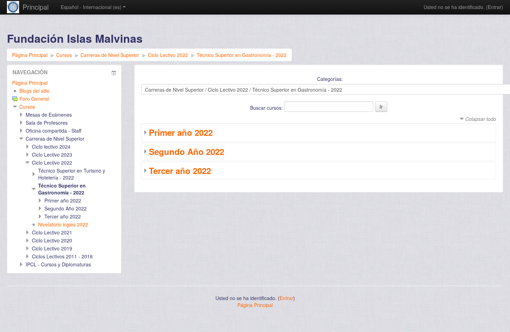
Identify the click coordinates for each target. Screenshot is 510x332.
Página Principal (30, 82)
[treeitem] (64, 82)
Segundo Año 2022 (186, 151)
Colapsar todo (480, 118)
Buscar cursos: (267, 107)
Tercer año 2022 (180, 170)
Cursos (27, 106)
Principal (36, 7)
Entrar (494, 6)
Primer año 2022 (181, 132)
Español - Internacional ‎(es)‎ (91, 6)
